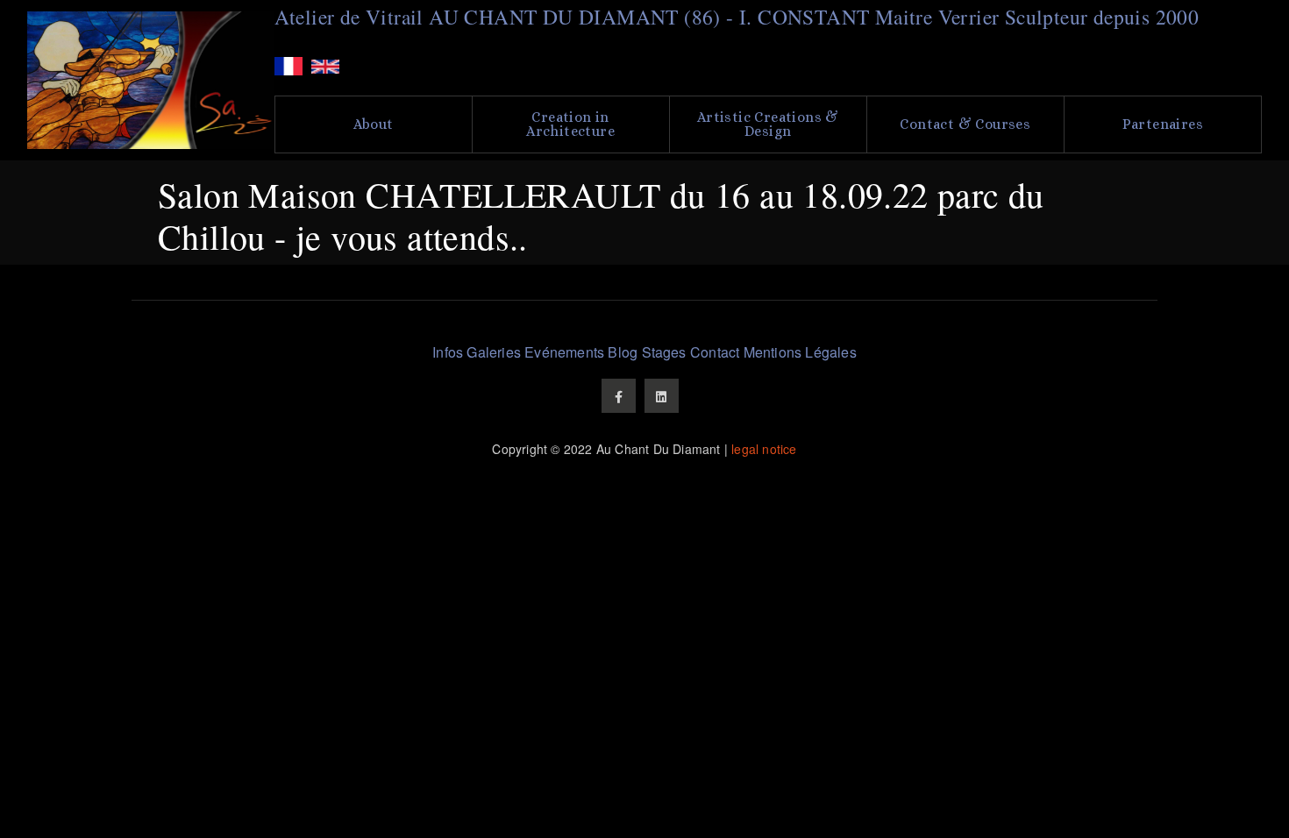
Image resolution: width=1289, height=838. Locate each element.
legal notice (763, 449)
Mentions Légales (800, 352)
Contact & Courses (965, 124)
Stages (664, 352)
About (373, 124)
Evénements (564, 352)
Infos (447, 352)
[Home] (150, 80)
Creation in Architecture (570, 124)
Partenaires (1162, 124)
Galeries (493, 352)
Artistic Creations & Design (768, 124)
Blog (622, 352)
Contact (714, 352)
